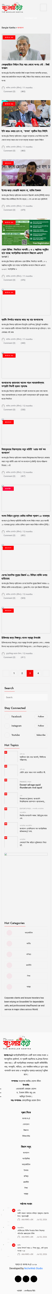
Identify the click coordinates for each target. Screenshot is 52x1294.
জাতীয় (19, 1210)
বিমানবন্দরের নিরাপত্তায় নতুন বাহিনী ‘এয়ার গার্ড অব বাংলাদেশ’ (24, 451)
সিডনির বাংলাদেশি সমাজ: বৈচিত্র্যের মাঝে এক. (33, 817)
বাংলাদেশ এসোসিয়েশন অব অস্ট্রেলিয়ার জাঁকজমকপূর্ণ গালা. (33, 830)
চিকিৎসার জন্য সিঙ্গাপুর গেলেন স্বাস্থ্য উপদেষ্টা (21, 638)
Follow (41, 716)
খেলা (21, 795)
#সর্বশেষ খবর (9, 37)
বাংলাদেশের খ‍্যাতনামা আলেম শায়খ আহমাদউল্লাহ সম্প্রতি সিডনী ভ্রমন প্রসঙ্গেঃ (23, 384)
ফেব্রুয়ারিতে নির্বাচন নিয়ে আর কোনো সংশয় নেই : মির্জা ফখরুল (25, 66)
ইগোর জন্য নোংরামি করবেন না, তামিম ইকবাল (21, 190)
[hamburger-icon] (43, 7)
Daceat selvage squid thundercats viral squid (31, 786)
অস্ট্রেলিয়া (40, 808)
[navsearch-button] (16, 18)
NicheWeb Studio (33, 1268)
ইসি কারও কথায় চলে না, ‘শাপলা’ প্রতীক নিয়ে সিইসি (24, 131)
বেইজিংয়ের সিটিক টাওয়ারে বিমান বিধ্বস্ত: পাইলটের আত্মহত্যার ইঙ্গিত (31, 1232)
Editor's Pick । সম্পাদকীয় (28, 808)
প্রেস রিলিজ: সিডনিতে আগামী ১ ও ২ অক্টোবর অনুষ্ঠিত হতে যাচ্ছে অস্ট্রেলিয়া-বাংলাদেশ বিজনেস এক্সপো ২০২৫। (25, 253)
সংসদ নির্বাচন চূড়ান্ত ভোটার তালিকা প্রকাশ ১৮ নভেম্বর (25, 516)
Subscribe (41, 735)
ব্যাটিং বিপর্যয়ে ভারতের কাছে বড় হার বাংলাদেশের (22, 320)
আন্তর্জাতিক (23, 812)
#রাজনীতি (8, 489)
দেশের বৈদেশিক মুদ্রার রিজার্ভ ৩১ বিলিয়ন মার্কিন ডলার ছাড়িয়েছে (24, 577)
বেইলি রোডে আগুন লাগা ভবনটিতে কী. (33, 772)
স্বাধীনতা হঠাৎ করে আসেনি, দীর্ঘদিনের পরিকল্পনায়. (33, 758)
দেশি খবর (22, 754)
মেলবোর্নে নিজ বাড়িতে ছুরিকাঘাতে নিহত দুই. (33, 844)
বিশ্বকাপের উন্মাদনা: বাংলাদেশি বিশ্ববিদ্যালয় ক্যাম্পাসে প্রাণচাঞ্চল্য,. (32, 800)
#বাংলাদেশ (8, 163)
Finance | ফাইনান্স (25, 782)
